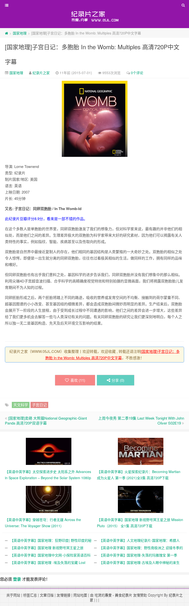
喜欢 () (77, 380)
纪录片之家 (41, 72)
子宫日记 (39, 404)
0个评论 (137, 72)
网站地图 (80, 595)
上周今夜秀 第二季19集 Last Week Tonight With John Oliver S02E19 (141, 420)
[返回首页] (6, 33)
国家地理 (20, 33)
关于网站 (13, 595)
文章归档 (47, 595)
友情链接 (63, 595)
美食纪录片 (123, 595)
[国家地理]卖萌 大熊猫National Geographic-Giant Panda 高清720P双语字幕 (46, 420)
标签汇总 (30, 595)
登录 (17, 579)
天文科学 (20, 404)
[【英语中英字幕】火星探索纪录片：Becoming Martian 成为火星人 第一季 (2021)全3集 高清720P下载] (141, 450)
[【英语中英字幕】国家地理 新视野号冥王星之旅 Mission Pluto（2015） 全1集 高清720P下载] (141, 498)
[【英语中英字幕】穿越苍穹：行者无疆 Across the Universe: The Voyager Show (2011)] (49, 498)
